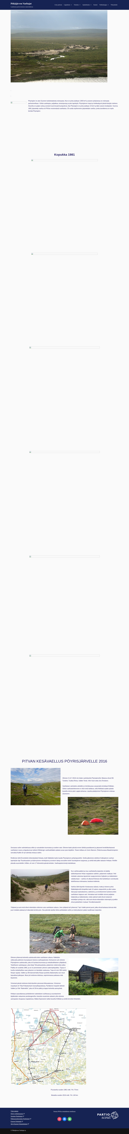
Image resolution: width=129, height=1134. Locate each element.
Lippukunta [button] (67, 5)
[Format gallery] (69, 1119)
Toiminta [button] (76, 5)
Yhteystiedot (114, 5)
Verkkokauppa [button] (103, 5)
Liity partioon (58, 5)
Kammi (95, 5)
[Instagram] (59, 1119)
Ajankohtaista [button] (86, 5)
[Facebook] (64, 1119)
